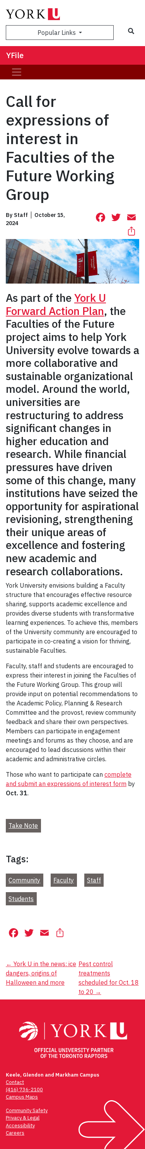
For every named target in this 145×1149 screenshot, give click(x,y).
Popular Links (57, 32)
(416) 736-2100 (24, 1089)
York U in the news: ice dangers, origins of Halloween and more (41, 973)
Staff (94, 880)
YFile (15, 55)
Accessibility (20, 1125)
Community (24, 880)
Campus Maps (22, 1097)
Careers (15, 1133)
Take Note (23, 825)
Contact (15, 1082)
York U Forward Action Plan (56, 304)
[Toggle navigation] (16, 72)
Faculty (63, 880)
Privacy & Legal (22, 1118)
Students (21, 899)
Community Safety (27, 1110)
